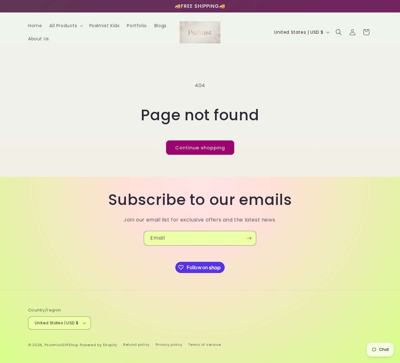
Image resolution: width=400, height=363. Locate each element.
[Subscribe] (249, 238)
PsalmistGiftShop (61, 344)
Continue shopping (200, 147)
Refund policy (136, 344)
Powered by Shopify (99, 344)
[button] (65, 25)
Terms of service (204, 344)
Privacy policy (169, 344)
